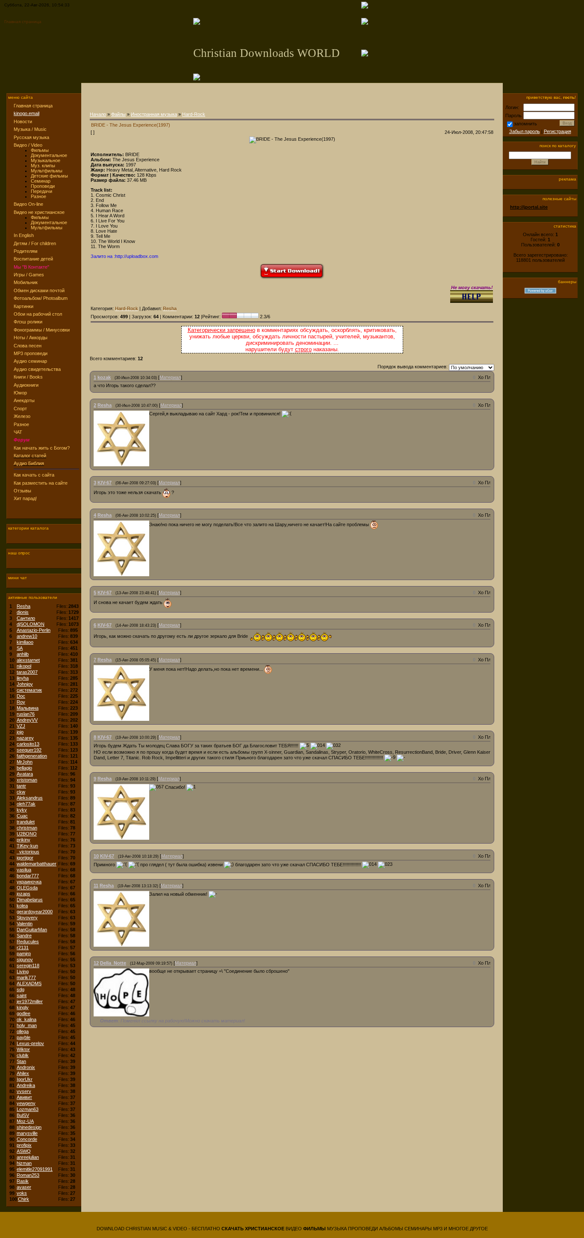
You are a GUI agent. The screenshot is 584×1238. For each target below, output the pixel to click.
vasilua (24, 869)
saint (22, 995)
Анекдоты (24, 400)
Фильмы (40, 150)
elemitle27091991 (35, 1169)
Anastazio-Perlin (33, 630)
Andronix (26, 1067)
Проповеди (43, 186)
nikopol (24, 666)
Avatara (25, 773)
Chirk (23, 1199)
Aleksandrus (30, 797)
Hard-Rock (193, 114)
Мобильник (26, 282)
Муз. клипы (43, 165)
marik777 (26, 977)
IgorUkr (24, 1079)
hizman (24, 1163)
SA (20, 648)
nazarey (25, 737)
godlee (23, 1013)
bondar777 (28, 875)
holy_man (27, 1025)
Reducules (28, 941)
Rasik (23, 1181)
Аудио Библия (29, 463)
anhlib (23, 654)
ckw (21, 791)
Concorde (27, 1139)
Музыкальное (45, 160)
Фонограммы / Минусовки (42, 329)
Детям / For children (35, 243)
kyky (22, 809)
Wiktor (23, 1049)
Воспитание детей (33, 258)
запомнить (525, 123)
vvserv (24, 1091)
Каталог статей (30, 455)
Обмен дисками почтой (39, 290)
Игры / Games (29, 274)
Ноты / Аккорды (30, 337)
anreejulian (28, 1157)
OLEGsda (27, 887)
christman (27, 827)
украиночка (29, 881)
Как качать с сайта (34, 474)
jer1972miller (30, 1001)
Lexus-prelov (30, 1043)
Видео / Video (28, 145)
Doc (21, 696)
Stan (21, 1061)
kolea (22, 905)
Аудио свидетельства (37, 369)
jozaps (23, 893)
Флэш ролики (28, 321)
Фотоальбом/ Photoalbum (41, 298)
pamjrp (24, 953)
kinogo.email (26, 113)
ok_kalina (26, 1019)
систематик (29, 690)
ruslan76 (26, 714)
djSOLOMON (30, 624)
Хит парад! (25, 498)
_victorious (28, 851)
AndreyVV (27, 720)
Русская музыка (31, 137)
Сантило (26, 618)
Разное (38, 196)
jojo (20, 732)
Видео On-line (28, 204)
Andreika (26, 1085)
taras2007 (27, 672)
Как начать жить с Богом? (42, 447)
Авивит (24, 1097)
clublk (23, 1055)
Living (23, 971)
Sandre (24, 935)
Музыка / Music (30, 129)
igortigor (25, 857)
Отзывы (22, 490)
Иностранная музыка (154, 114)
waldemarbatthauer (36, 863)
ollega (23, 1031)
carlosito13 (28, 743)
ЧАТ (18, 432)
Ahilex (23, 1073)
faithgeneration (32, 755)
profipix (24, 1145)
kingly (23, 1007)
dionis (23, 612)
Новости (23, 121)
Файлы (118, 114)
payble (23, 1037)
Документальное (49, 155)
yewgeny (26, 1103)
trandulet (26, 821)
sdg (20, 989)
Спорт (20, 408)
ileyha (23, 678)
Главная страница (22, 21)
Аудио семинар (30, 361)
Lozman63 (27, 1109)
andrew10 (27, 636)
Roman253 (28, 1175)
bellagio (24, 767)
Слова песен (27, 345)
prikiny (23, 839)
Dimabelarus (30, 899)
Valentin (24, 923)
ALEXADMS (29, 983)
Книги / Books (28, 376)
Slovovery (27, 917)
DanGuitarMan (32, 929)
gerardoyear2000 (35, 911)
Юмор (20, 392)
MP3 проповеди (30, 353)
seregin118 (28, 965)
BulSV (23, 1115)
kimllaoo (25, 642)
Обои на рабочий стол (38, 314)
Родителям (26, 251)
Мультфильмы (46, 170)
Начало (98, 114)
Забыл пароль (524, 131)
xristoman (27, 779)
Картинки (23, 306)
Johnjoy (25, 684)
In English (24, 235)
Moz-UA (25, 1121)
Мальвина (27, 708)
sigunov (25, 959)
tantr (21, 785)
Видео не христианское (39, 212)
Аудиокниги (26, 385)
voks (22, 1193)
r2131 (23, 947)
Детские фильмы (49, 175)
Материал (170, 377)
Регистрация (557, 131)
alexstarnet (28, 660)
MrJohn (24, 761)
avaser (24, 1187)
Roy (21, 702)
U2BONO (27, 833)
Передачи (41, 191)
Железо (22, 416)
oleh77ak (26, 803)
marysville (27, 1133)
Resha (23, 606)
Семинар (40, 181)
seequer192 (29, 749)
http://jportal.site (529, 207)
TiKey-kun (27, 845)
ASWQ (24, 1151)
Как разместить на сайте (41, 483)
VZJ (21, 726)
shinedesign (29, 1127)
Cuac (22, 815)
